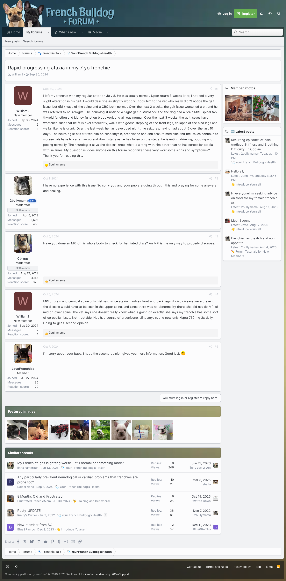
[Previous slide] (230, 108)
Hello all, (237, 171)
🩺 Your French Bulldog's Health (83, 468)
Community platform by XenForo (43, 574)
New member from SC (34, 525)
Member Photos (243, 88)
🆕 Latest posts (242, 131)
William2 (17, 74)
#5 (216, 346)
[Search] (278, 13)
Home (15, 32)
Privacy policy (241, 567)
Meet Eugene (240, 220)
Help (257, 567)
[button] (270, 13)
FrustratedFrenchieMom (34, 501)
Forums (36, 32)
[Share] (211, 89)
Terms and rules (216, 567)
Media (97, 32)
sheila (207, 484)
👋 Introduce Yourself (71, 529)
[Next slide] (273, 108)
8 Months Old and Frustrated (40, 496)
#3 (216, 236)
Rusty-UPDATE (29, 511)
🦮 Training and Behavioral (91, 501)
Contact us (194, 567)
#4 (216, 294)
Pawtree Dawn (201, 501)
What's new (67, 32)
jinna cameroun (28, 468)
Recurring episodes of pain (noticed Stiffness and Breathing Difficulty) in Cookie (255, 144)
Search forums (33, 41)
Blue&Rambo (26, 529)
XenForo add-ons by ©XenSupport (107, 574)
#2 (216, 178)
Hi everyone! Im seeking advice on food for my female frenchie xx (254, 198)
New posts (12, 41)
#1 (216, 89)
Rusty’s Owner (27, 515)
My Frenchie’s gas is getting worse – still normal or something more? (70, 463)
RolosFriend (25, 487)
